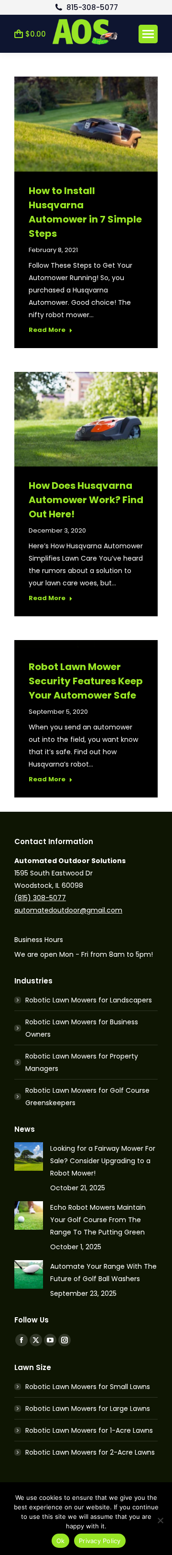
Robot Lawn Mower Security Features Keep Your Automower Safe (86, 681)
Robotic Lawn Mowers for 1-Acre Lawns (89, 1430)
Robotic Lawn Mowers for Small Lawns (87, 1386)
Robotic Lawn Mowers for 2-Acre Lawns (90, 1452)
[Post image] (28, 1156)
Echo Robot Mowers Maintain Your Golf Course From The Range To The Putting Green (98, 1220)
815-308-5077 (92, 7)
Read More (47, 330)
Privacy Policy (100, 1541)
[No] (160, 1520)
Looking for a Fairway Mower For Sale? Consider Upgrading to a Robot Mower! (102, 1161)
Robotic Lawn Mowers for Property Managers (81, 1062)
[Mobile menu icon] (148, 34)
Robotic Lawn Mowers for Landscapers (88, 1000)
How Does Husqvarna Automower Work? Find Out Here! (86, 500)
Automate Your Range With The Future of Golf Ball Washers (103, 1272)
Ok (60, 1541)
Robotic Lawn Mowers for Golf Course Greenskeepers (87, 1097)
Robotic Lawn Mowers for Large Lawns (87, 1408)
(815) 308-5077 (40, 898)
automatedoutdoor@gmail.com (68, 910)
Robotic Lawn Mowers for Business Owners (81, 1028)
